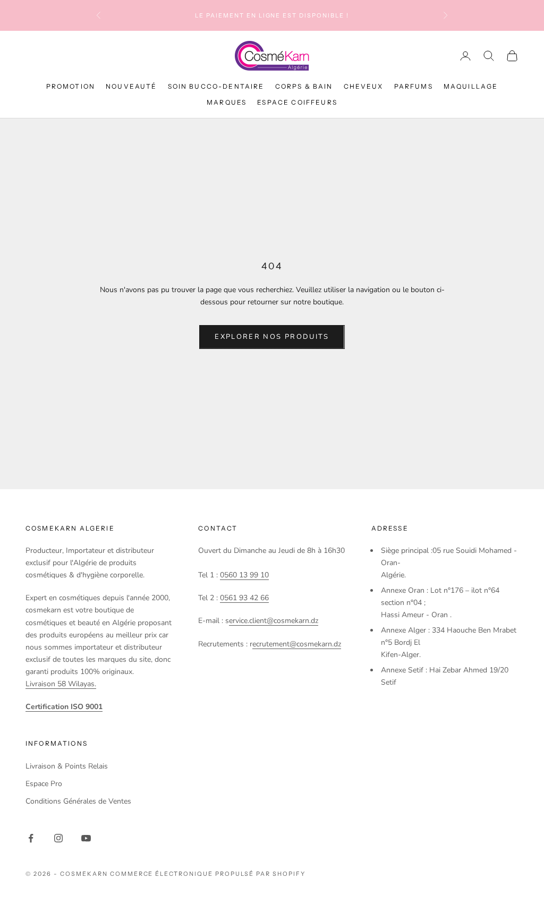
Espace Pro (44, 784)
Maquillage (471, 86)
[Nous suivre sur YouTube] (86, 838)
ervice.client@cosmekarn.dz (273, 621)
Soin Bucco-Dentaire (216, 86)
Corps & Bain (304, 86)
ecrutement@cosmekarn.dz (296, 644)
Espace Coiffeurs (297, 102)
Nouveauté (131, 86)
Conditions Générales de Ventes (78, 801)
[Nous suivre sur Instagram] (58, 838)
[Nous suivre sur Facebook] (31, 838)
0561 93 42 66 (244, 598)
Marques (226, 102)
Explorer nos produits (272, 337)
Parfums (413, 86)
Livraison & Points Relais (67, 766)
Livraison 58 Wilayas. (61, 684)
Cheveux (364, 86)
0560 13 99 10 (244, 575)
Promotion (70, 86)
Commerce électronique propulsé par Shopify (207, 873)
